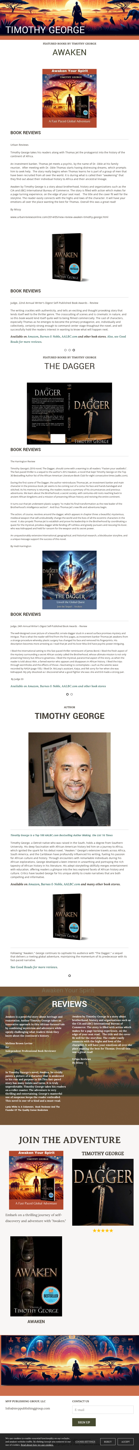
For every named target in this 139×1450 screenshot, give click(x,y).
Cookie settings (85, 1441)
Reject (108, 1441)
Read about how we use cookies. (37, 1444)
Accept (125, 1441)
